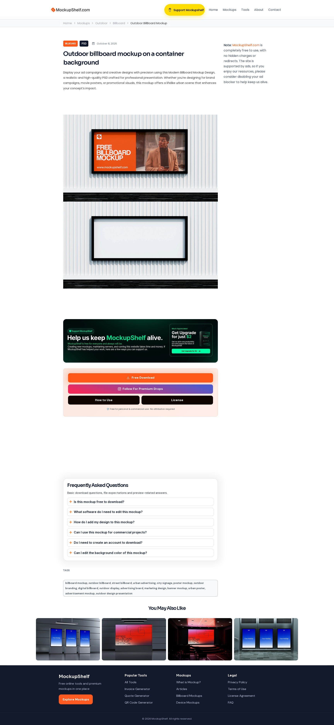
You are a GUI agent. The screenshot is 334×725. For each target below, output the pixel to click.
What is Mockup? (188, 682)
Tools (245, 10)
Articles (181, 689)
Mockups (229, 10)
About (258, 10)
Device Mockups (187, 702)
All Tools (130, 682)
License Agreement (241, 696)
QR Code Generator (139, 702)
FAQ (230, 702)
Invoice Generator (137, 689)
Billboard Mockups (189, 696)
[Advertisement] (133, 103)
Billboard (119, 23)
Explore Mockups (76, 699)
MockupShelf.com (246, 45)
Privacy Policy (237, 682)
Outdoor (101, 23)
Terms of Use (237, 689)
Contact (274, 10)
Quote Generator (137, 696)
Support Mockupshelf (189, 10)
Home (213, 10)
